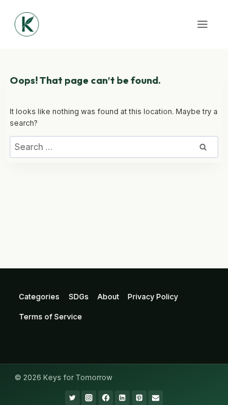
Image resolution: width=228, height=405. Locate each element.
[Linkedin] (122, 397)
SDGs (79, 296)
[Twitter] (72, 397)
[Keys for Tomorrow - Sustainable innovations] (27, 24)
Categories (39, 296)
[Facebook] (105, 397)
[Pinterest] (139, 397)
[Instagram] (88, 397)
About (108, 296)
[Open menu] (202, 24)
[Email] (155, 397)
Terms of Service (50, 316)
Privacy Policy (153, 296)
